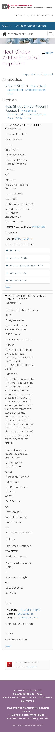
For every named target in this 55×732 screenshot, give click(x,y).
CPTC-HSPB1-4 (16, 86)
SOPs (19, 118)
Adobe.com (32, 667)
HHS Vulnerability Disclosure (19, 698)
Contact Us (21, 15)
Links (27, 118)
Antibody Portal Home (20, 34)
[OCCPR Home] (4, 34)
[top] (7, 287)
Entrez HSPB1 (25, 613)
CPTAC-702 (38, 227)
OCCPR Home (45, 698)
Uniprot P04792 (28, 617)
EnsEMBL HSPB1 (30, 610)
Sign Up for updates (42, 15)
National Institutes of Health (28, 715)
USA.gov (43, 719)
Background (15, 89)
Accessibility (33, 691)
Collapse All (45, 74)
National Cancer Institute (21, 719)
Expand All (29, 74)
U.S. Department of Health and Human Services (28, 710)
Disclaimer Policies (23, 694)
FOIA (39, 694)
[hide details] (38, 86)
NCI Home (19, 691)
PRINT (49, 53)
